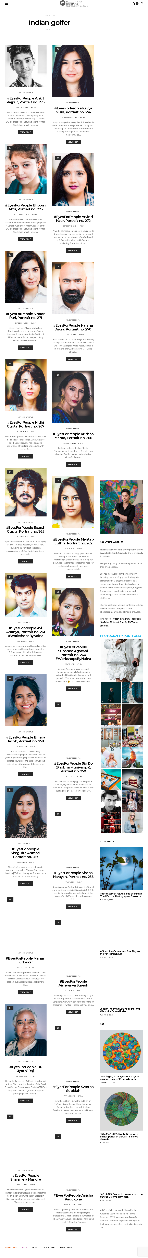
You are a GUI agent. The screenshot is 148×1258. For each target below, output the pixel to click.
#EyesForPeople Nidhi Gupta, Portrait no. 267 (25, 424)
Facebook (136, 618)
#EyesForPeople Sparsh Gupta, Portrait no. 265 (25, 529)
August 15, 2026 (106, 1015)
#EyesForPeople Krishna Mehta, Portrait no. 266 (73, 436)
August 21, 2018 (21, 432)
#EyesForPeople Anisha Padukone (73, 1197)
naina (33, 107)
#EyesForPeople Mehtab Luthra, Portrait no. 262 (73, 541)
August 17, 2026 (106, 957)
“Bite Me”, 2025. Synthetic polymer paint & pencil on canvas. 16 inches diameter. (119, 1137)
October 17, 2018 (21, 323)
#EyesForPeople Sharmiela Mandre (25, 1177)
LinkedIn (104, 625)
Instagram (125, 618)
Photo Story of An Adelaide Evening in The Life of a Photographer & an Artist (121, 895)
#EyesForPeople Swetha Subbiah (73, 1089)
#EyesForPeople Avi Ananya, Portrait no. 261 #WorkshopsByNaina (25, 632)
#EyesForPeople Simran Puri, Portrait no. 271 (26, 316)
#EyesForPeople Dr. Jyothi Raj (25, 1069)
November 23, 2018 (21, 214)
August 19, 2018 (69, 443)
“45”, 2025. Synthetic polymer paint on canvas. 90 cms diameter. (121, 1195)
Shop (24, 1247)
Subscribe (49, 1247)
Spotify (123, 622)
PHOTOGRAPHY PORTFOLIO (120, 636)
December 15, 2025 (107, 1083)
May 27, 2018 (69, 882)
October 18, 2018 (69, 226)
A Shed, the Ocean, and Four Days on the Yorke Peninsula (120, 952)
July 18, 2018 (69, 548)
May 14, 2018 (22, 967)
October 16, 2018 (69, 335)
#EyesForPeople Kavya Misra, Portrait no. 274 (73, 110)
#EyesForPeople (25, 93)
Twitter (115, 618)
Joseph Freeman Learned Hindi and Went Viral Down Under (120, 1010)
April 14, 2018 (69, 1205)
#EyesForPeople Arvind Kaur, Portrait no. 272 (73, 219)
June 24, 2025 (105, 1200)
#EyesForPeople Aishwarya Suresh (73, 983)
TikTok (131, 622)
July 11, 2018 (21, 641)
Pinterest (114, 622)
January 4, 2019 (21, 107)
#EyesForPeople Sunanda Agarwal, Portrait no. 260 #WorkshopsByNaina (73, 653)
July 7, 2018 (69, 664)
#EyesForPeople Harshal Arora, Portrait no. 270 (73, 327)
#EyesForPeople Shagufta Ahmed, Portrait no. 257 (25, 853)
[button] (121, 660)
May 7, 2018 (69, 991)
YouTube (104, 622)
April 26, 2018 (69, 1096)
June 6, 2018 (22, 862)
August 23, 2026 (106, 900)
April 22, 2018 (21, 1185)
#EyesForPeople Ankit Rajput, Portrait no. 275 (26, 100)
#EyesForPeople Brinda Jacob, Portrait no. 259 (25, 739)
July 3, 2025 (104, 1143)
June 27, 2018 (21, 746)
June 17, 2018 (69, 776)
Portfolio (10, 1247)
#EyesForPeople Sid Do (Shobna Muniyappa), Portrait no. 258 (73, 767)
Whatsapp (66, 1247)
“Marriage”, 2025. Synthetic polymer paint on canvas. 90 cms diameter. (120, 1078)
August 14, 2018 (21, 537)
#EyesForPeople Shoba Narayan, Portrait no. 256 (73, 875)
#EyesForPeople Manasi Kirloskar (26, 960)
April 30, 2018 (21, 1076)
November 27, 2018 (69, 117)
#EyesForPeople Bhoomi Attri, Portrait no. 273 (25, 207)
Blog (35, 1247)
